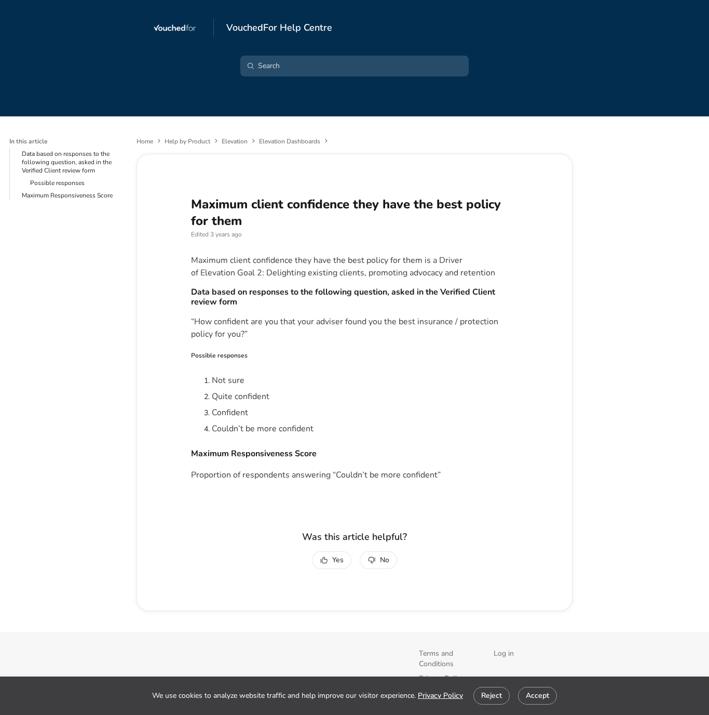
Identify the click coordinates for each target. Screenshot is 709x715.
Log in (504, 653)
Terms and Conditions (436, 658)
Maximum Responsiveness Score (67, 195)
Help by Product (187, 141)
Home (145, 141)
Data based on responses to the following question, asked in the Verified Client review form (67, 162)
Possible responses (57, 183)
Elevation (235, 141)
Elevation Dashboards (289, 141)
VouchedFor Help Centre (279, 28)
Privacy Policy (440, 695)
